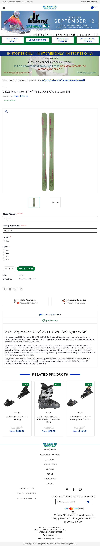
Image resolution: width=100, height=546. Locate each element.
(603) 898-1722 (92, 2)
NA (7, 241)
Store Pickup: (13, 214)
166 (7, 256)
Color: (7, 237)
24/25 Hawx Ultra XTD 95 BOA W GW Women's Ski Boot (49, 419)
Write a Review (9, 100)
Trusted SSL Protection (29, 303)
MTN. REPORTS (50, 479)
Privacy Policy (26, 488)
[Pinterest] (21, 289)
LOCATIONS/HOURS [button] (37, 40)
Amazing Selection (77, 300)
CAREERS (50, 469)
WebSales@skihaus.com (51, 539)
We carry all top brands (76, 303)
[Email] (10, 289)
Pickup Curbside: (14, 226)
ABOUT (50, 474)
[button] (50, 23)
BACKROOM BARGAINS (50, 455)
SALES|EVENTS (50, 450)
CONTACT (50, 484)
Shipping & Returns (26, 498)
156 (7, 253)
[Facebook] (5, 289)
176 (7, 259)
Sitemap (73, 544)
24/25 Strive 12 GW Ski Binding (17, 418)
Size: (6, 246)
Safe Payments (28, 300)
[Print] (15, 289)
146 (7, 250)
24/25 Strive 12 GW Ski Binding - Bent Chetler (80, 418)
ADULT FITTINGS (50, 464)
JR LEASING (50, 460)
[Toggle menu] (12, 7)
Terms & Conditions (26, 493)
